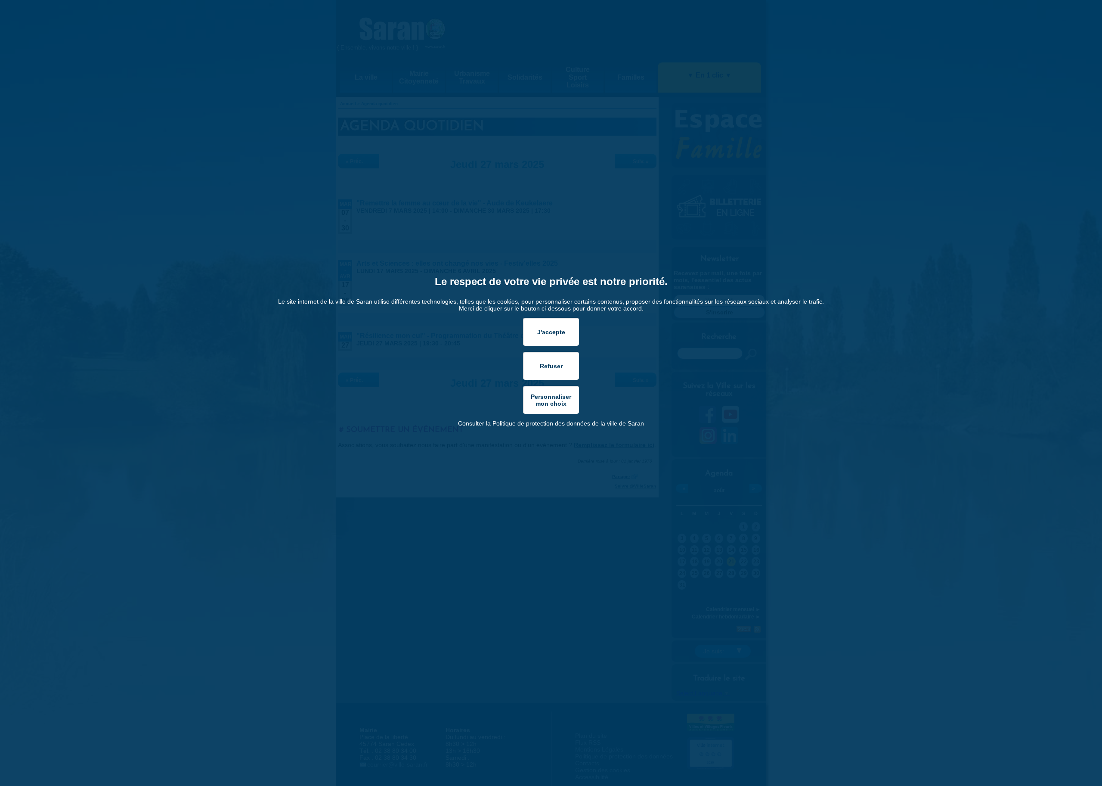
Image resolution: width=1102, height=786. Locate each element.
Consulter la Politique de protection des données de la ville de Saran (551, 423)
